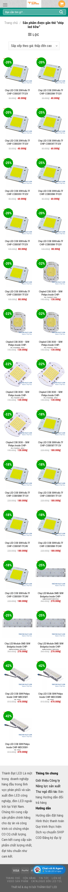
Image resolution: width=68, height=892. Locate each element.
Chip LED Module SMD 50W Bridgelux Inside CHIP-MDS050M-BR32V (17, 646)
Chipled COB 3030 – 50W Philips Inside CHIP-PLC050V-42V (17, 445)
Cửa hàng (29, 878)
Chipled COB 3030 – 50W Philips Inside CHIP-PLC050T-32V (50, 294)
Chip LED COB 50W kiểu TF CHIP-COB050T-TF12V (50, 444)
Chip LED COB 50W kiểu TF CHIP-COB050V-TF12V (50, 494)
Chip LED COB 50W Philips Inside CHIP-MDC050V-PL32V (17, 747)
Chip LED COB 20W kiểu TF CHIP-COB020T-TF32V (17, 92)
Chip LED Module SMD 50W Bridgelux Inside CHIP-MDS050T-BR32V (50, 596)
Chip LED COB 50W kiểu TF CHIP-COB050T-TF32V (17, 243)
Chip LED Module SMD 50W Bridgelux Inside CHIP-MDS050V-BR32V (50, 646)
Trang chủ (11, 23)
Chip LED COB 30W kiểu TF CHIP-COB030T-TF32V (50, 142)
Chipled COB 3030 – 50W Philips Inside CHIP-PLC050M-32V (17, 345)
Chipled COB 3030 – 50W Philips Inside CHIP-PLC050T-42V (17, 395)
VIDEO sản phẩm (17, 881)
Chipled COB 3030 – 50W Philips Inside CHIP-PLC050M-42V (50, 395)
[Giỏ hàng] (61, 3)
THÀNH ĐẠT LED (47, 887)
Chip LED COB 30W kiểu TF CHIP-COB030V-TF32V (17, 193)
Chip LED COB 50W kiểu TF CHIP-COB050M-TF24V (50, 544)
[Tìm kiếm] (61, 12)
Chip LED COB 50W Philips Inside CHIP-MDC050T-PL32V (17, 697)
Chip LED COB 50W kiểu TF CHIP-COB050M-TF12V (17, 494)
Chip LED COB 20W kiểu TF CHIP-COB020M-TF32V (50, 92)
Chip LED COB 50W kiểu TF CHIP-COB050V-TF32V (17, 293)
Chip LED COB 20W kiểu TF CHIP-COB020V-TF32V (17, 142)
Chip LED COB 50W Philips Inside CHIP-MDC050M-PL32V (50, 697)
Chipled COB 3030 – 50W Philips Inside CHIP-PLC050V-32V (50, 345)
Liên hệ (56, 878)
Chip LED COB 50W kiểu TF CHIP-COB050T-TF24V (17, 544)
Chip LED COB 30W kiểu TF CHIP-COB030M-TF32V (50, 193)
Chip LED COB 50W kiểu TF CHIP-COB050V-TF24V (17, 595)
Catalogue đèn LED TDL (46, 881)
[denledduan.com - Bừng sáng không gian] (34, 4)
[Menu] (5, 5)
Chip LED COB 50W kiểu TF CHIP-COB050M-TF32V (50, 243)
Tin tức (44, 878)
